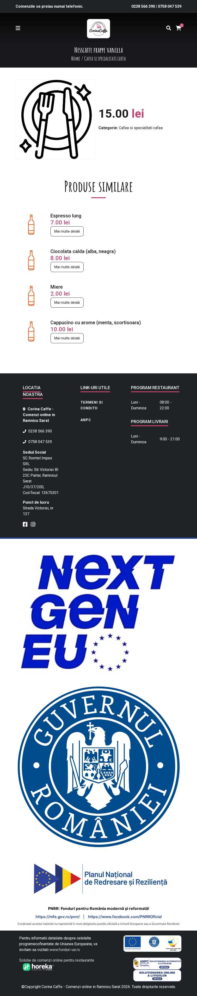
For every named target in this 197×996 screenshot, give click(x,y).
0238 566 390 (143, 6)
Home (75, 58)
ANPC (85, 420)
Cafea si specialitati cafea (141, 128)
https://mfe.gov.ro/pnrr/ (58, 916)
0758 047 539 (169, 6)
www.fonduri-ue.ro (64, 949)
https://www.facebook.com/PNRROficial (125, 916)
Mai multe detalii (67, 231)
